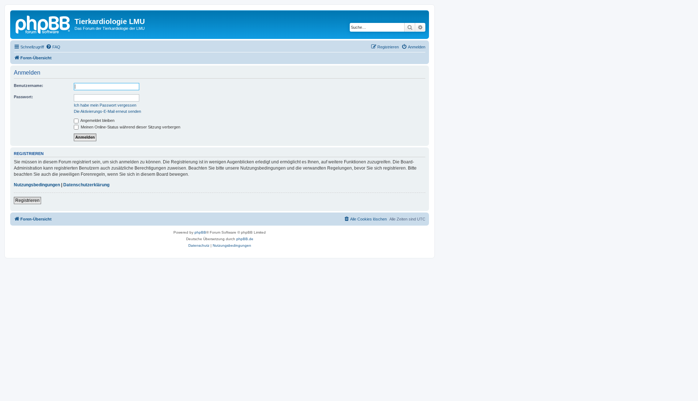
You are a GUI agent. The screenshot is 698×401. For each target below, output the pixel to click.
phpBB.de (244, 239)
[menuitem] (53, 47)
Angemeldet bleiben (97, 120)
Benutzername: (28, 85)
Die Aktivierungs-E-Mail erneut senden (107, 111)
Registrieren (27, 200)
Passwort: (23, 97)
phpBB (200, 232)
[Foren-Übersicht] (43, 23)
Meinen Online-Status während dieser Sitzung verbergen (130, 127)
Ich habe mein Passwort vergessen (105, 105)
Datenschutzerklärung (86, 184)
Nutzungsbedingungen (37, 184)
